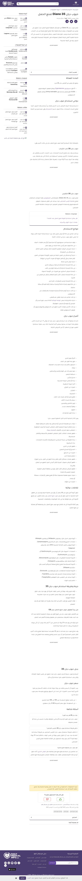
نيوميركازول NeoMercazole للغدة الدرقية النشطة (11, 51)
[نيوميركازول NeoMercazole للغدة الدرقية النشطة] (23, 50)
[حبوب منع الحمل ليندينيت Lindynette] (23, 28)
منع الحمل (66, 811)
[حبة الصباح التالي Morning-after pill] (23, 92)
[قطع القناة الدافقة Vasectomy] (23, 85)
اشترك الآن (52, 862)
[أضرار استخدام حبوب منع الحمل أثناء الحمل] (23, 130)
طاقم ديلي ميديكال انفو (47, 804)
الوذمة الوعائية (56, 300)
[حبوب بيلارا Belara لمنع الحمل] (23, 20)
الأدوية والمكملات (66, 10)
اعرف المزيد (30, 878)
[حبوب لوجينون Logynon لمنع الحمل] (23, 36)
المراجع (74, 817)
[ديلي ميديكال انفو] (8, 3)
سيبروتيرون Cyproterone (63, 88)
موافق (22, 878)
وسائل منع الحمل (58, 811)
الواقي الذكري (42, 751)
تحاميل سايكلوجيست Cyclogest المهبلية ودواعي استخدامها (11, 70)
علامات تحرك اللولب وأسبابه (68, 222)
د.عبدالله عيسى (66, 804)
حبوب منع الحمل (53, 496)
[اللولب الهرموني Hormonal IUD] (23, 100)
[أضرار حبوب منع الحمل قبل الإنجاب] (23, 114)
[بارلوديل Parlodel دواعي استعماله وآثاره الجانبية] (23, 58)
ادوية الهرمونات (55, 10)
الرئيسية (75, 10)
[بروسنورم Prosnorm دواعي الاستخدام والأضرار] (23, 63)
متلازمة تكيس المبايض (67, 201)
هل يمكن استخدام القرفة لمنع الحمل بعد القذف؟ (62, 218)
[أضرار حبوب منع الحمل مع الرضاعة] (23, 122)
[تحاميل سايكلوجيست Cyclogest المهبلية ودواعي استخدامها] (23, 70)
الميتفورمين (47, 198)
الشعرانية (49, 109)
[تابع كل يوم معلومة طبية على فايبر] (15, 138)
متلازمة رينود (51, 430)
